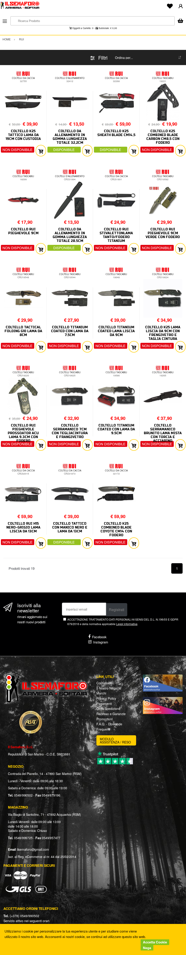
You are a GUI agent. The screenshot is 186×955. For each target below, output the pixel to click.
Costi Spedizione (108, 708)
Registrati (116, 609)
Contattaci (103, 683)
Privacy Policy (106, 698)
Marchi (101, 693)
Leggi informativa (126, 624)
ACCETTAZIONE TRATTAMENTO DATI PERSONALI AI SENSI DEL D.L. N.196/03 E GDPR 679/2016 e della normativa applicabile (122, 621)
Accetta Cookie (155, 942)
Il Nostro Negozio (108, 688)
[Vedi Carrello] (180, 21)
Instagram (100, 642)
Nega (147, 947)
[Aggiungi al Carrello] (41, 150)
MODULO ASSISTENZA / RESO (115, 740)
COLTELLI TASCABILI (163, 78)
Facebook (99, 636)
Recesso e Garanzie (111, 713)
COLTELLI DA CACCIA (23, 78)
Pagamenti (104, 703)
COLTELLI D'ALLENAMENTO (70, 78)
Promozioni (104, 719)
